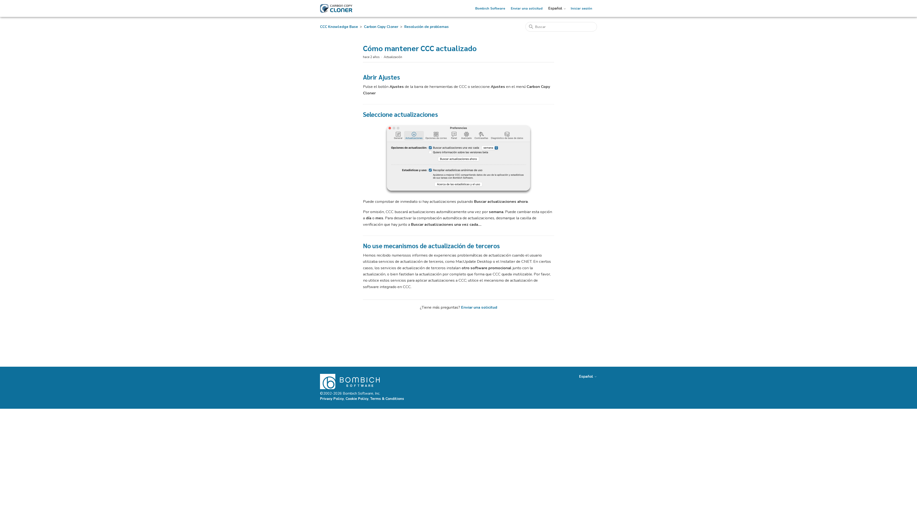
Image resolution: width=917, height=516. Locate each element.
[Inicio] (336, 8)
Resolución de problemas (426, 26)
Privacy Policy (332, 398)
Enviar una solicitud (527, 8)
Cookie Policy (357, 398)
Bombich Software (490, 8)
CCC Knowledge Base (339, 26)
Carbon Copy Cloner (381, 26)
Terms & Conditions (387, 398)
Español (555, 8)
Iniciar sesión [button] (581, 8)
